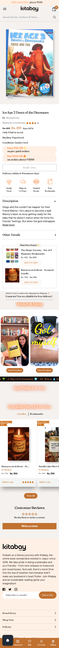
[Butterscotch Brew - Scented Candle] (18, 448)
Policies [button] (7, 626)
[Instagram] (15, 589)
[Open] (7, 640)
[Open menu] (8, 9)
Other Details (11, 235)
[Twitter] (9, 589)
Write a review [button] (29, 526)
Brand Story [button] (9, 613)
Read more (9, 224)
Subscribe (47, 595)
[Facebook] (4, 589)
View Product (15, 370)
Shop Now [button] (8, 620)
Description (10, 201)
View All (31, 495)
